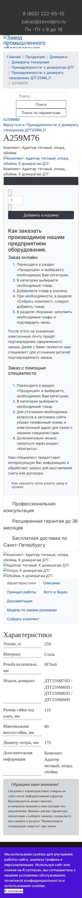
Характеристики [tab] (21, 583)
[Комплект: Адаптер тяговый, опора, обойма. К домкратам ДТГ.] (41, 161)
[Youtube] (45, 5)
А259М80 (11, 119)
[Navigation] (77, 41)
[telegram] (37, 5)
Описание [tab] (51, 583)
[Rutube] (52, 5)
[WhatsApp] (30, 5)
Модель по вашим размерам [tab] (32, 610)
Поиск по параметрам (41, 112)
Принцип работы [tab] (21, 592)
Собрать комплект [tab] (23, 619)
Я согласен (13, 891)
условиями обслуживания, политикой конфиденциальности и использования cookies (35, 880)
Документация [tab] (19, 601)
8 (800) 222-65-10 (44, 13)
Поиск (41, 104)
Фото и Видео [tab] (56, 592)
